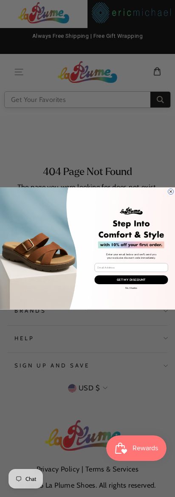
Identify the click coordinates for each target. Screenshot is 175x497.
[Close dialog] (171, 192)
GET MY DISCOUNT (131, 280)
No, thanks (131, 288)
